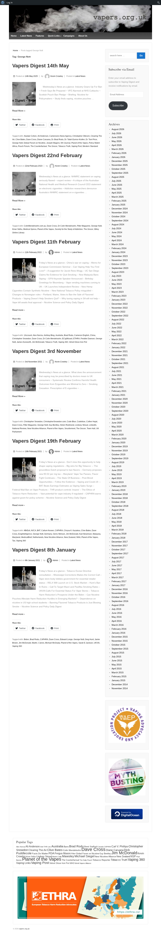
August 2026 (118, 129)
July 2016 (116, 609)
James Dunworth (24, 342)
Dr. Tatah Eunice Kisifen (74, 139)
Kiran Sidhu (17, 229)
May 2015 (117, 664)
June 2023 (117, 280)
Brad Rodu (68, 335)
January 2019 (118, 490)
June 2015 (117, 660)
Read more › (18, 310)
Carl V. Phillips (119, 846)
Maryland (16, 537)
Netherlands (38, 537)
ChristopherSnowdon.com (55, 421)
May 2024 (117, 236)
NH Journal (65, 143)
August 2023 (118, 272)
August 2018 (118, 510)
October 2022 (118, 311)
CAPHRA (59, 530)
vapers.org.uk (24, 929)
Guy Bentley (54, 425)
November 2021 (120, 355)
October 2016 (118, 597)
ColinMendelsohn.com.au (35, 226)
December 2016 (120, 589)
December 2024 (120, 208)
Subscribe (118, 105)
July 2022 (116, 323)
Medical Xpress (29, 229)
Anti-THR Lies (45, 847)
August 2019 (118, 462)
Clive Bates (20, 139)
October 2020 (118, 406)
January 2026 (118, 157)
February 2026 (119, 153)
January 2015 (118, 680)
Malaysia (96, 534)
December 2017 (120, 541)
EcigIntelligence (25, 534)
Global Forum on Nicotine (34, 143)
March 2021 (118, 387)
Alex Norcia (38, 335)
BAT (38, 530)
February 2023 (119, 296)
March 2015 (118, 672)
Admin (57, 252)
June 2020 (117, 422)
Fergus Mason (63, 853)
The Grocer (52, 146)
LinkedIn (92, 425)
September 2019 (120, 458)
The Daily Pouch (86, 860)
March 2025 (118, 197)
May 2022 (117, 331)
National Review (19, 428)
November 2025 (120, 165)
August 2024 (118, 224)
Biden (26, 639)
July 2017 (116, 561)
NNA (78, 537)
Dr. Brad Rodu (57, 139)
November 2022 (120, 307)
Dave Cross (31, 139)
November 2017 (120, 545)
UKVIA (97, 643)
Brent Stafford (90, 846)
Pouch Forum (24, 146)
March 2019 (118, 482)
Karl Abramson (85, 534)
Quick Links (54, 36)
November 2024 (120, 212)
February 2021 (119, 391)
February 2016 (119, 629)
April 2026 (117, 145)
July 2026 (116, 133)
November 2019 (120, 450)
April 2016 (117, 621)
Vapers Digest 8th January (44, 550)
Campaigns (68, 36)
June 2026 (117, 137)
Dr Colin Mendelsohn (67, 226)
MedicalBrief (26, 537)
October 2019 (118, 454)
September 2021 (120, 363)
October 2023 (118, 264)
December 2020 (120, 399)
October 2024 (118, 216)
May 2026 (117, 141)
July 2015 (116, 656)
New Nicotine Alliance (36, 428)
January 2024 (118, 252)
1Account (28, 335)
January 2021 (118, 395)
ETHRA (76, 338)
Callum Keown (47, 530)
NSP (133, 856)
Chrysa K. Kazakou (72, 530)
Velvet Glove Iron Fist (78, 342)
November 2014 (120, 688)
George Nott (17, 143)
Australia (59, 335)
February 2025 (119, 200)
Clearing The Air (37, 850)
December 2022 (120, 304)
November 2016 (120, 593)
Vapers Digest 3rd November (46, 351)
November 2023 (120, 260)
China (92, 335)
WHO (72, 863)
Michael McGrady (52, 643)
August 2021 (118, 367)
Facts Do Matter (40, 853)
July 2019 (116, 466)
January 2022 (118, 347)
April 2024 (117, 240)
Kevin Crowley (56, 76)
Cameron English (81, 335)
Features (40, 36)
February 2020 (119, 438)
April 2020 (117, 430)
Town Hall (91, 428)
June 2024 (117, 232)
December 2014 (120, 684)
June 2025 (117, 185)
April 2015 (117, 668)
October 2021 (118, 359)
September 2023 (120, 268)
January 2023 (118, 299)
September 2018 (120, 506)
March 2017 (118, 577)
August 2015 (118, 652)
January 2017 (118, 585)
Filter (73, 854)
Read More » (18, 110)
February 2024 (119, 248)
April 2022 (117, 335)
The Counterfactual (39, 146)
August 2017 (118, 557)
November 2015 (120, 641)
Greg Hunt (89, 639)
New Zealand (69, 537)
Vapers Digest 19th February (46, 441)
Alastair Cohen (30, 136)
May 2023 (117, 284)
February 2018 (119, 533)
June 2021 (117, 375)
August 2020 (118, 415)
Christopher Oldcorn (81, 136)
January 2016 (118, 633)
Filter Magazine (83, 226)
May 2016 (117, 617)
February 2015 (119, 676)
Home (14, 36)
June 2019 (117, 470)
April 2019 (117, 478)
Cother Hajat (91, 421)
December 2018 (120, 494)
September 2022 (120, 315)
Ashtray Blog (49, 335)
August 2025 (118, 177)
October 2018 (118, 502)
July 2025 (116, 181)
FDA (51, 853)
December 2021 (120, 351)
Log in (10, 2)
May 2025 (117, 188)
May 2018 (117, 522)
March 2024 (118, 244)
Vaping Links (23, 863)
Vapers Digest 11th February (46, 242)
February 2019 (119, 486)
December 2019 (120, 446)
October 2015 (118, 644)
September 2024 (120, 220)
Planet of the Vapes (79, 143)
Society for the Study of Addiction (69, 229)
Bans (66, 846)
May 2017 (117, 569)
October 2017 (118, 549)
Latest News (26, 36)
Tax (13, 541)
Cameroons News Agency (60, 136)
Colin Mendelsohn (72, 850)
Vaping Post (76, 146)
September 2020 (120, 411)
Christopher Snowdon (21, 338)
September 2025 (120, 173)
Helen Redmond (67, 425)
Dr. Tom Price (91, 139)
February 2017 (119, 581)
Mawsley (68, 856)
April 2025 (117, 192)
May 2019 (117, 474)
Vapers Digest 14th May (40, 65)
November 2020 (120, 403)
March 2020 (118, 434)
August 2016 (118, 605)
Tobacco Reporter (101, 860)
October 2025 (118, 169)
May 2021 (117, 379)
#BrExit (27, 530)
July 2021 (116, 371)
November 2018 (120, 498)
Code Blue (71, 421)
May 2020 (117, 426)
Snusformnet (69, 428)
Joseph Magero (53, 143)
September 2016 (120, 601)
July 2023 (116, 276)
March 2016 (118, 625)
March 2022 (118, 339)
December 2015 (120, 636)
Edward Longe (66, 639)
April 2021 (117, 383)
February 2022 (119, 343)
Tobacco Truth (64, 146)
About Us (82, 36)
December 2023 (120, 256)
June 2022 (117, 327)
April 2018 (117, 525)
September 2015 (120, 648)
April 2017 (117, 573)
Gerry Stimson (59, 534)
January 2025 (118, 204)
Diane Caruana (43, 139)
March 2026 (118, 149)
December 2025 (120, 161)
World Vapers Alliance (83, 863)
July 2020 (116, 418)
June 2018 (117, 518)
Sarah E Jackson (85, 643)
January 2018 (118, 537)
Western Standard (90, 146)
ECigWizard (67, 338)
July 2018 (116, 514)
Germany (48, 534)
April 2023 (117, 288)
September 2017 (120, 553)
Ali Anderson (43, 136)
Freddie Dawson (88, 338)
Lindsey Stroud (81, 425)
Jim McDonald (38, 342)
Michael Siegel (84, 856)
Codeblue (81, 421)
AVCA (33, 530)
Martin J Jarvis (38, 643)
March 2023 (118, 292)
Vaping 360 (63, 342)
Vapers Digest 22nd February (47, 155)
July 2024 (116, 228)
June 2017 (117, 565)
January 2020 (118, 442)
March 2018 (118, 529)
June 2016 (117, 613)
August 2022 (118, 319)
